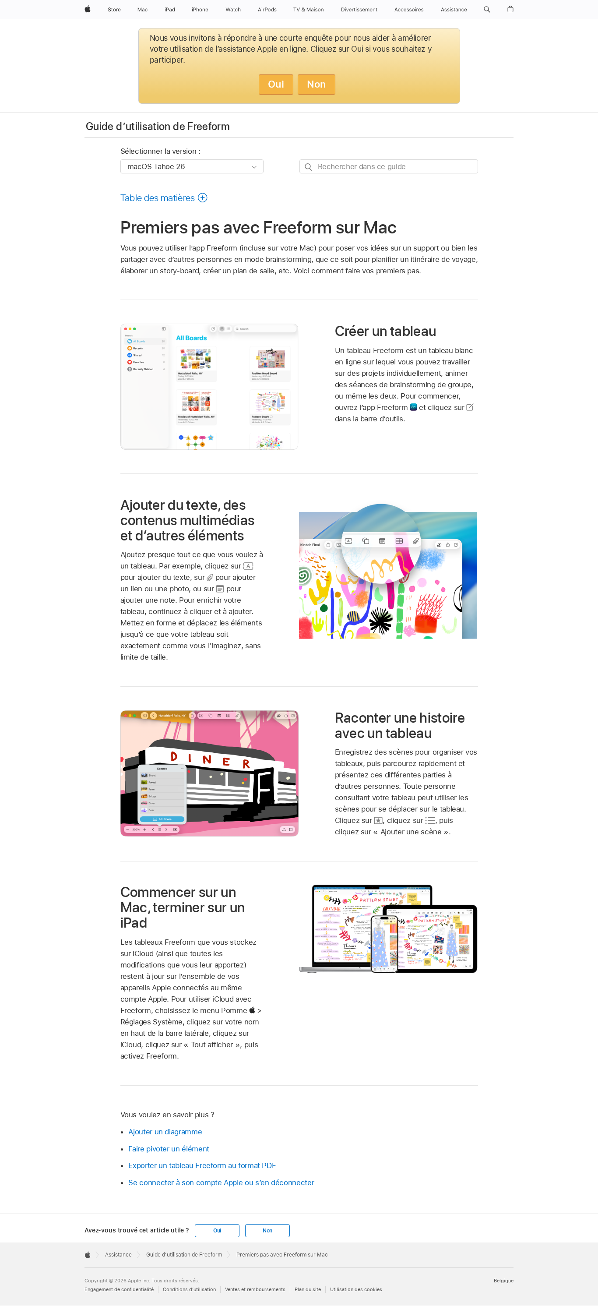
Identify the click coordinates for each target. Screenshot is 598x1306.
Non (316, 84)
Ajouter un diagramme (165, 1131)
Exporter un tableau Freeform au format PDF (202, 1165)
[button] (487, 9)
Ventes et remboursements (255, 1289)
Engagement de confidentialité (119, 1289)
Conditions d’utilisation (189, 1289)
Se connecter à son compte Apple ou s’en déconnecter (221, 1182)
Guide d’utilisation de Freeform (158, 126)
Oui (276, 84)
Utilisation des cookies (356, 1289)
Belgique (504, 1281)
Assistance (118, 1255)
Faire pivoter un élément (168, 1148)
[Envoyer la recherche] (308, 166)
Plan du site (308, 1289)
